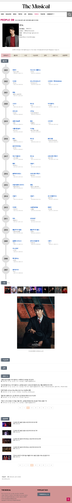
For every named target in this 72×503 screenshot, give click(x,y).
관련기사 (55, 55)
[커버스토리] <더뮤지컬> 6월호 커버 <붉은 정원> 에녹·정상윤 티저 (32, 455)
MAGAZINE (8, 14)
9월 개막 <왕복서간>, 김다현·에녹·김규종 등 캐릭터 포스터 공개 (18, 395)
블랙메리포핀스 (17, 173)
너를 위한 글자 (16, 128)
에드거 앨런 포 (16, 156)
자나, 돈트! (15, 248)
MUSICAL (30, 14)
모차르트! (32, 218)
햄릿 (14, 163)
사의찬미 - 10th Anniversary (55, 81)
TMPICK (20, 14)
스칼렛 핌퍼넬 (34, 207)
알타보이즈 (16, 269)
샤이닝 (32, 111)
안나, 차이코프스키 (35, 81)
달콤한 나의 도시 (17, 241)
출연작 (16, 55)
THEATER (42, 14)
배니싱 (32, 103)
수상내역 (35, 55)
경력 (45, 55)
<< (20, 407)
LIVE (25, 14)
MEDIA (14, 14)
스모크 (14, 103)
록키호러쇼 (16, 258)
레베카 (14, 70)
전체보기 (5, 55)
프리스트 (15, 111)
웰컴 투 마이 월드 (17, 229)
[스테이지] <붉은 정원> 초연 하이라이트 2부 (25, 422)
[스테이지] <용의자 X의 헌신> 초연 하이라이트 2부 (27, 439)
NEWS (2, 14)
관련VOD (65, 55)
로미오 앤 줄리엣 (34, 241)
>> (51, 407)
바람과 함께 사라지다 (18, 185)
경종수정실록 (16, 121)
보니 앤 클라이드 (52, 196)
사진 (25, 55)
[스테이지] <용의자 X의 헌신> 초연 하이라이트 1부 (27, 447)
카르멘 (14, 207)
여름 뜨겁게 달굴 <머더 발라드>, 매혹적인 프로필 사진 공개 (17, 379)
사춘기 (49, 241)
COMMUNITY (50, 14)
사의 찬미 (50, 121)
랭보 (31, 121)
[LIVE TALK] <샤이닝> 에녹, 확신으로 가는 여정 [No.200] (16, 390)
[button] (68, 290)
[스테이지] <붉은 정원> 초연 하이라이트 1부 (25, 430)
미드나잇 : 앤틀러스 (35, 70)
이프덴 (14, 81)
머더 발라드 (51, 103)
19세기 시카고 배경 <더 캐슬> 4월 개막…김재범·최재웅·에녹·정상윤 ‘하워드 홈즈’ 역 (24, 401)
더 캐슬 (32, 128)
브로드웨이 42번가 (53, 156)
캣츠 (14, 218)
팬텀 (14, 92)
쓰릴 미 (32, 163)
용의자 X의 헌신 (17, 146)
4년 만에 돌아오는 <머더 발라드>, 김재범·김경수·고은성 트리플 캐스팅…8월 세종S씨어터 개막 (26, 385)
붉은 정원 (50, 138)
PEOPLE (36, 14)
